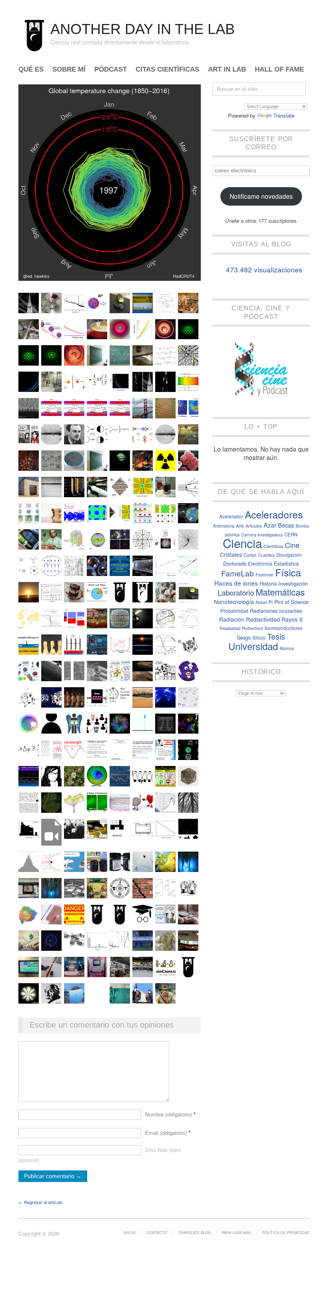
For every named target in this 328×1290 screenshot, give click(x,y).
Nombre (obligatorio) (170, 1114)
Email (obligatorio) (167, 1132)
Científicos (273, 546)
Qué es (31, 69)
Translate (283, 115)
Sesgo (244, 637)
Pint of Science (291, 602)
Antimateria (223, 526)
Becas (286, 525)
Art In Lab (227, 69)
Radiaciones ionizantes (276, 610)
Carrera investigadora (262, 535)
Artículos (254, 526)
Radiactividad (263, 619)
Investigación (293, 583)
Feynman (265, 575)
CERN (290, 534)
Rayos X (292, 619)
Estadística (286, 563)
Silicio (259, 637)
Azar (270, 524)
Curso (250, 555)
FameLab (237, 573)
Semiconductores (283, 628)
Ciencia (242, 542)
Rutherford (252, 628)
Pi (270, 602)
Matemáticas (280, 592)
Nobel (261, 602)
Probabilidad (234, 611)
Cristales (231, 554)
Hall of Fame (279, 69)
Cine (292, 545)
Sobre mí (69, 69)
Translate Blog (194, 1232)
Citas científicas (167, 69)
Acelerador (231, 516)
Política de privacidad (286, 1232)
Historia (268, 583)
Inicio (130, 1232)
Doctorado (234, 563)
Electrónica (260, 563)
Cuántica (266, 555)
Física (288, 572)
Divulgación (289, 555)
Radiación (231, 619)
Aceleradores (274, 514)
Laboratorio (236, 592)
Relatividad (230, 628)
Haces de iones (236, 582)
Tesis (276, 636)
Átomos (287, 648)
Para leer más (236, 1232)
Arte (240, 526)
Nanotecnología (234, 602)
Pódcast (110, 69)
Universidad (253, 646)
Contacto (156, 1232)
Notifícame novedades (261, 196)
